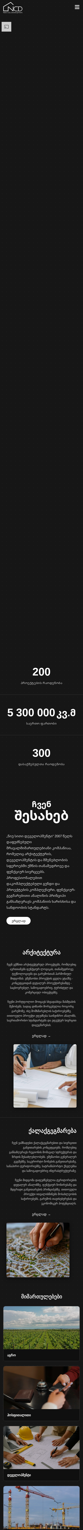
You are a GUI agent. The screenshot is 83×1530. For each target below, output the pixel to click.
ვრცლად (19, 921)
